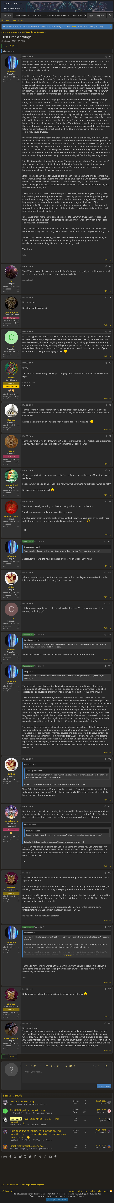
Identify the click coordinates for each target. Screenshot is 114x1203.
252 (18, 841)
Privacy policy (89, 1191)
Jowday (12, 1125)
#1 (110, 57)
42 (18, 81)
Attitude (77, 15)
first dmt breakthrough (22, 1101)
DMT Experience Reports (37, 1104)
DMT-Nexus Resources (55, 15)
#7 (110, 436)
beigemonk (101, 1112)
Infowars (7, 41)
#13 (109, 634)
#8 (110, 470)
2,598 (17, 399)
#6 (110, 405)
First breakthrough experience (27, 1145)
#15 (109, 759)
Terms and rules (75, 1191)
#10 (109, 541)
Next (12, 46)
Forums (7, 15)
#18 (109, 927)
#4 (110, 332)
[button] (29, 15)
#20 (109, 1023)
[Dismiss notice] (110, 26)
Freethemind (15, 1113)
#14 (109, 666)
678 (18, 901)
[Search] (110, 15)
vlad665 (13, 1104)
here (74, 26)
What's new (20, 15)
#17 (109, 873)
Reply (108, 259)
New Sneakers (15, 1148)
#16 (109, 806)
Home (105, 1191)
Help (99, 1191)
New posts (5, 20)
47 (18, 597)
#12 (109, 603)
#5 (110, 363)
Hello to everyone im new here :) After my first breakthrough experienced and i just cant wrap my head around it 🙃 (38, 1134)
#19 (109, 989)
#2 (110, 266)
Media (36, 15)
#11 (109, 572)
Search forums (18, 20)
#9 (110, 501)
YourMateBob (15, 1140)
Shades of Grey (10, 1191)
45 (18, 495)
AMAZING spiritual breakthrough (28, 1110)
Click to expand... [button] (67, 955)
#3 (110, 297)
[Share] (106, 56)
